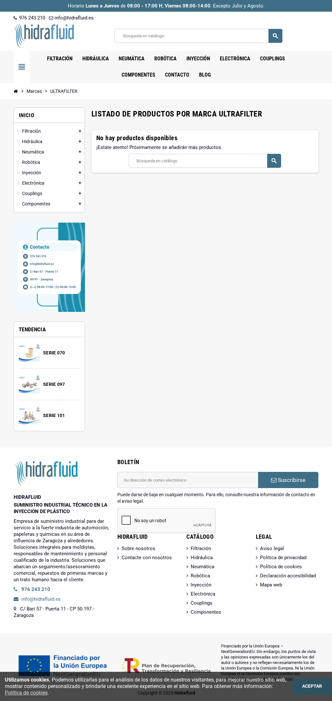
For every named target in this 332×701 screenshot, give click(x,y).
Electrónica (203, 594)
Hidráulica (202, 557)
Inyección (201, 585)
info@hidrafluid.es (73, 18)
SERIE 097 (54, 384)
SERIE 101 (54, 415)
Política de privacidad (283, 557)
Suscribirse (291, 480)
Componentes (206, 612)
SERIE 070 (54, 352)
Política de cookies (281, 567)
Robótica (200, 576)
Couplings (201, 603)
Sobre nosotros (138, 548)
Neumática (202, 567)
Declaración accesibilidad (288, 576)
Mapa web (271, 585)
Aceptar (312, 686)
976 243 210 (31, 18)
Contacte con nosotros (147, 557)
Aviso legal (272, 548)
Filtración (201, 548)
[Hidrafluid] (44, 35)
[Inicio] (16, 91)
